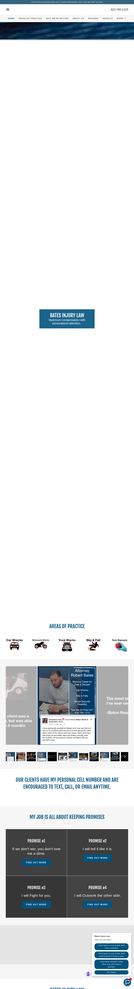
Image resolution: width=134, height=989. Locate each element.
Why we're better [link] (57, 18)
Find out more (36, 869)
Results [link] (108, 18)
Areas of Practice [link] (30, 18)
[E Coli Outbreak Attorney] (119, 645)
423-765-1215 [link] (119, 9)
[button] (121, 18)
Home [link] (11, 18)
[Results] (14, 645)
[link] (7, 9)
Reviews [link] (93, 18)
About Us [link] (78, 18)
